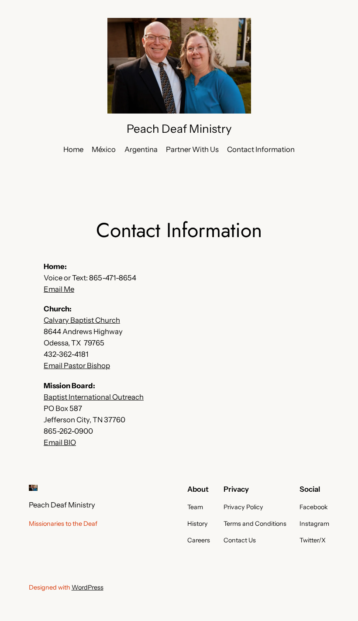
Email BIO (60, 442)
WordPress (87, 587)
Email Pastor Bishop (77, 365)
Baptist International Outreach (94, 397)
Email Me (59, 289)
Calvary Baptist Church (82, 320)
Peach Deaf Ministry (179, 129)
